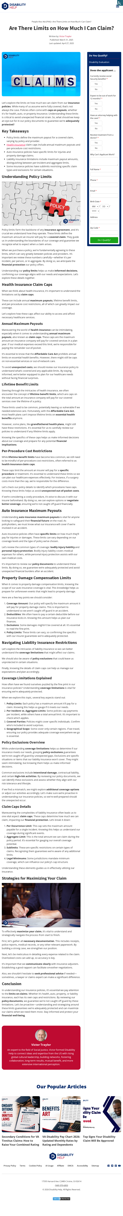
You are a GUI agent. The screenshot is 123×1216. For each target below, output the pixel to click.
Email (93, 190)
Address (94, 217)
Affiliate (60, 1165)
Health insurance (16, 144)
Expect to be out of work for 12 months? (103, 97)
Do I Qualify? (104, 240)
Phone (94, 180)
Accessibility (82, 1165)
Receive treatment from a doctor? (101, 136)
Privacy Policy (10, 1165)
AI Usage (49, 1165)
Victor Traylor (65, 36)
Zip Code (95, 228)
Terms (22, 1165)
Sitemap (95, 1165)
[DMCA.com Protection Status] (61, 1199)
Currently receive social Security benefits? (100, 77)
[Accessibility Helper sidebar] (120, 3)
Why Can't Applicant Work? (102, 154)
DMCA (70, 1165)
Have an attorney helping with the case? (103, 116)
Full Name (95, 169)
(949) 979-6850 (61, 1185)
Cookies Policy (35, 1165)
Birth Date (95, 201)
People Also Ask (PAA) (41, 21)
